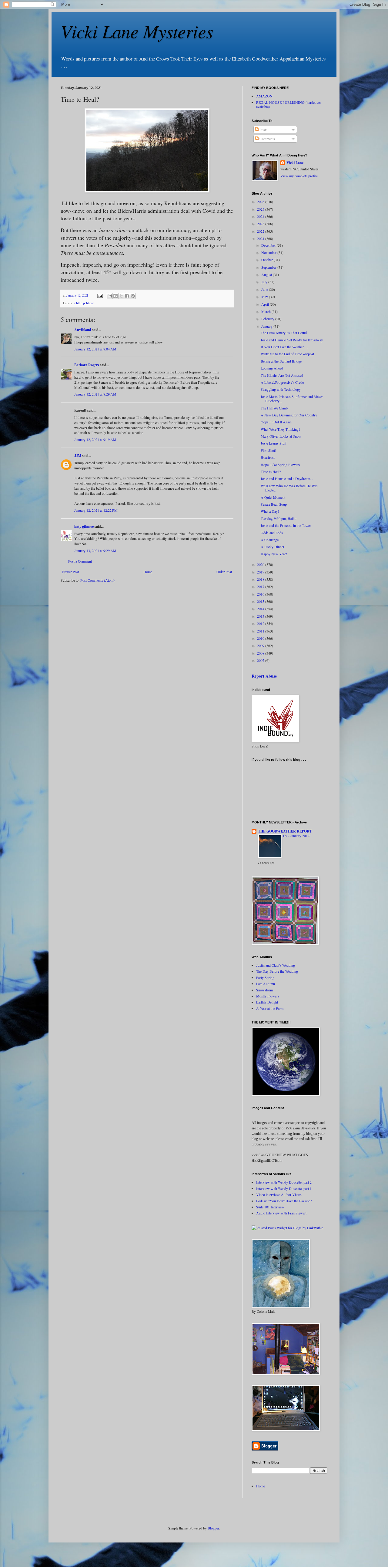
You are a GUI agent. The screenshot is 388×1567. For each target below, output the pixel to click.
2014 (261, 608)
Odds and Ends (272, 532)
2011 (261, 631)
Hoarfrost (268, 457)
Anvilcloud (82, 329)
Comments (267, 138)
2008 (261, 653)
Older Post (224, 571)
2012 (261, 623)
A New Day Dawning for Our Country (289, 414)
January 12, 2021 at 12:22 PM (96, 510)
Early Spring (265, 977)
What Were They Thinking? (280, 429)
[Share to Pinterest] (133, 296)
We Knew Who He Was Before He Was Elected (289, 487)
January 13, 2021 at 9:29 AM (95, 550)
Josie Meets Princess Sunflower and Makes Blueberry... (292, 398)
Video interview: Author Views (279, 1194)
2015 (261, 601)
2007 (261, 660)
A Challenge (270, 539)
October (267, 259)
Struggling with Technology (281, 389)
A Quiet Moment (273, 497)
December (269, 245)
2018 (261, 579)
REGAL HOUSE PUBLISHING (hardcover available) (288, 104)
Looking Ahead (272, 368)
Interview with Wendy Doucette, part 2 (284, 1182)
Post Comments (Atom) (97, 580)
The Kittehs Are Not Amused (282, 375)
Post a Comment (80, 561)
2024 (261, 216)
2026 (261, 201)
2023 (261, 223)
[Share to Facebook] (127, 296)
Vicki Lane (294, 162)
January (267, 326)
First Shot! (268, 450)
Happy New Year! (274, 553)
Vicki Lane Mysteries (137, 31)
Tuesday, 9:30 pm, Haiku (278, 518)
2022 (261, 231)
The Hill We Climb (274, 408)
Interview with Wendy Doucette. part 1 (284, 1188)
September (269, 267)
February (268, 318)
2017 (261, 586)
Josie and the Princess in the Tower (286, 525)
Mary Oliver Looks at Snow (281, 436)
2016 (261, 594)
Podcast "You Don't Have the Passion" (284, 1200)
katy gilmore (84, 526)
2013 (261, 616)
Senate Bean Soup (274, 504)
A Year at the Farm (269, 1008)
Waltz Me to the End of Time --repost (287, 353)
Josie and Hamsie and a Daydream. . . (288, 478)
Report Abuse (264, 676)
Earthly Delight (267, 1002)
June (265, 289)
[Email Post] (100, 295)
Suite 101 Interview (270, 1206)
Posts (263, 129)
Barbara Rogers (86, 364)
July (264, 281)
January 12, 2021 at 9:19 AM (95, 439)
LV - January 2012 (296, 835)
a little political (84, 303)
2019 (261, 572)
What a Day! (270, 511)
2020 (261, 564)
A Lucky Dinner (272, 546)
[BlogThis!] (115, 296)
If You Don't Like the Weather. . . (284, 346)
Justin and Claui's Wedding (275, 965)
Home (147, 571)
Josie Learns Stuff (273, 443)
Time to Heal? (271, 471)
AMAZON (264, 96)
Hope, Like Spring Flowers (280, 464)
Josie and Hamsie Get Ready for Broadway (292, 339)
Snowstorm (264, 989)
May (265, 296)
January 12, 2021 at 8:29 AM (95, 394)
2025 (261, 209)
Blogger (213, 1528)
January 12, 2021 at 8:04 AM (95, 349)
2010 (261, 638)
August (267, 274)
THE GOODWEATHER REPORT (285, 831)
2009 (261, 645)
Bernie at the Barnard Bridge (281, 361)
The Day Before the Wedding (277, 971)
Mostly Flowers (267, 996)
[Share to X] (121, 296)
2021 (261, 238)
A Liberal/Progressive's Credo (282, 382)
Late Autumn (265, 983)
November (269, 252)
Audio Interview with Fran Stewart (281, 1213)
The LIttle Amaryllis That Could (284, 332)
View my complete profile (299, 175)
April (265, 304)
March (266, 311)
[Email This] (110, 296)
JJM (77, 455)
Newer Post (70, 571)
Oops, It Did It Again (276, 421)
